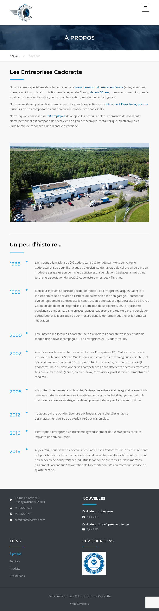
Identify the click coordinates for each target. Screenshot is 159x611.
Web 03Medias (79, 604)
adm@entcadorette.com (30, 520)
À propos (15, 554)
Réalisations (17, 576)
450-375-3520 (23, 508)
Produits (15, 568)
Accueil (14, 55)
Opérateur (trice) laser (97, 511)
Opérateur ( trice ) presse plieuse (105, 524)
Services (15, 561)
